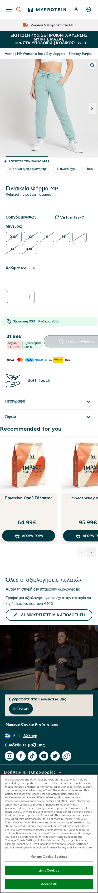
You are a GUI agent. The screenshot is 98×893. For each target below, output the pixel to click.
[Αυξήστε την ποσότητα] (29, 297)
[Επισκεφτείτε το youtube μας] (44, 756)
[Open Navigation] (9, 9)
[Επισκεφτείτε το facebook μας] (21, 756)
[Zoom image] (92, 65)
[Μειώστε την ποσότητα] (12, 297)
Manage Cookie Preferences (32, 724)
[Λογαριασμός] (76, 9)
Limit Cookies (49, 870)
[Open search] (18, 9)
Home (9, 54)
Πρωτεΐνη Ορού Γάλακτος (28, 498)
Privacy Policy (56, 847)
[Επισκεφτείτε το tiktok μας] (32, 756)
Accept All (49, 884)
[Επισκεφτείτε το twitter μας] (55, 756)
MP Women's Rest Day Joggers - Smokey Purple (54, 54)
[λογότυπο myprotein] (47, 9)
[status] (20, 297)
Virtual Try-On (73, 217)
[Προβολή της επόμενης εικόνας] (92, 108)
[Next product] (91, 552)
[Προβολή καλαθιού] (88, 9)
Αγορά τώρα (32, 536)
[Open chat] (66, 756)
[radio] (14, 237)
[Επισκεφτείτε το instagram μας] (9, 756)
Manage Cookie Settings (49, 856)
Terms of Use (82, 847)
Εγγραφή (21, 709)
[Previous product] (82, 552)
